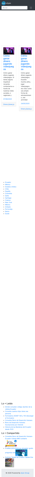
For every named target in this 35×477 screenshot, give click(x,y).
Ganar (10, 104)
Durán (7, 214)
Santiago (8, 198)
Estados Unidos (10, 187)
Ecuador (8, 182)
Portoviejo (9, 209)
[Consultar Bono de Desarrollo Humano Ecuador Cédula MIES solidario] (11, 443)
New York (8, 202)
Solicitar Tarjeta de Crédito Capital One (19, 457)
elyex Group (25, 473)
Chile (7, 189)
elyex (8, 3)
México (7, 184)
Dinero (5, 104)
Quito (7, 196)
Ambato (8, 207)
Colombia (8, 193)
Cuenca (7, 200)
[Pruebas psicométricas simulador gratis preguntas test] (21, 453)
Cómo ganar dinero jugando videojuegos (8, 62)
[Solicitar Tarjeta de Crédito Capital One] (9, 463)
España (7, 191)
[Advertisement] (17, 27)
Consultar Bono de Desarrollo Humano (18, 420)
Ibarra (7, 211)
